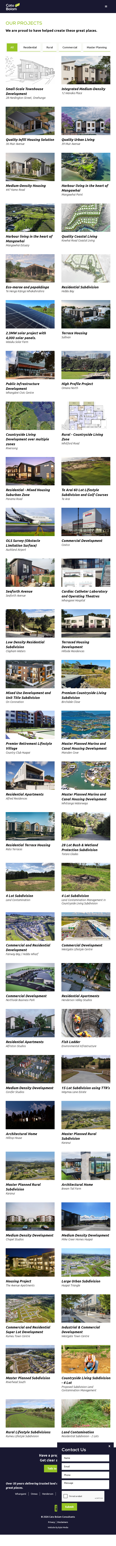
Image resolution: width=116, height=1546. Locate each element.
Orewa (34, 1494)
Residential (30, 47)
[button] (106, 6)
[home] (13, 7)
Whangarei (20, 1494)
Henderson (47, 1494)
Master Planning (97, 47)
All (12, 47)
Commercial (70, 47)
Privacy (51, 1522)
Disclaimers (62, 1522)
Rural (49, 47)
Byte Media (63, 1527)
